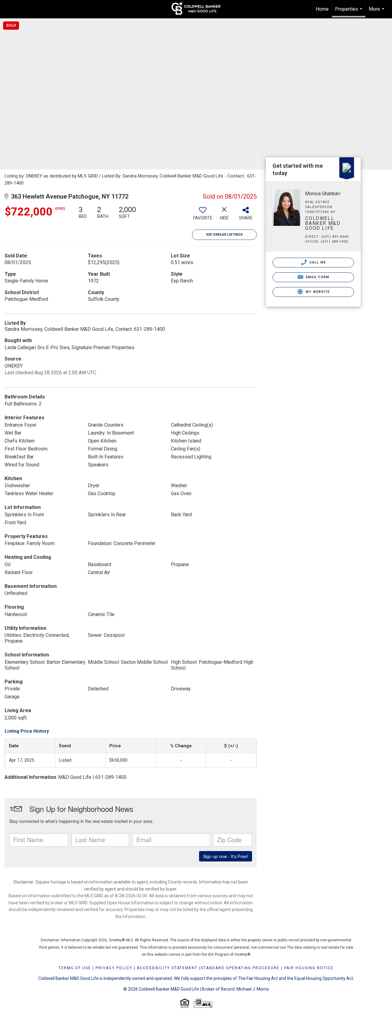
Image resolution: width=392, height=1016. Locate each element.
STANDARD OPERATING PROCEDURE (240, 968)
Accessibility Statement (167, 968)
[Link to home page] (196, 8)
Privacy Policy (114, 968)
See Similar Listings (224, 235)
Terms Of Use (74, 968)
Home (322, 9)
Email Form (316, 277)
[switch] (202, 215)
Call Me (317, 262)
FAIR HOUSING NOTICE (309, 968)
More (377, 12)
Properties (349, 11)
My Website (317, 292)
